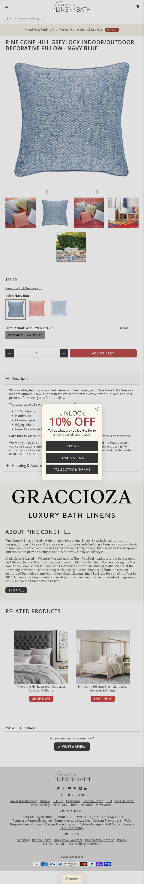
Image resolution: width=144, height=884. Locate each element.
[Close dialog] (97, 409)
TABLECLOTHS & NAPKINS (72, 469)
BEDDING (72, 446)
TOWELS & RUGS (72, 458)
